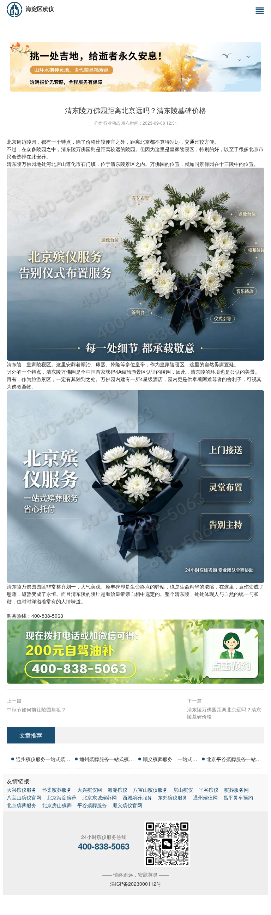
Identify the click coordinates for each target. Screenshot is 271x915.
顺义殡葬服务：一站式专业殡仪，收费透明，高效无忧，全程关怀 (170, 760)
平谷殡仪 (208, 789)
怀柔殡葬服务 (57, 789)
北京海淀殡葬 (62, 797)
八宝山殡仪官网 (24, 797)
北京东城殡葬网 (99, 797)
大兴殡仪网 (89, 789)
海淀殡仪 (117, 789)
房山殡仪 (183, 789)
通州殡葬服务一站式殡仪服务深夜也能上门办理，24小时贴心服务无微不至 (106, 760)
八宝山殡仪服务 (150, 789)
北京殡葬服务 (21, 805)
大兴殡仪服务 (21, 789)
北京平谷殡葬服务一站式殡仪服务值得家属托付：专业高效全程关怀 (233, 760)
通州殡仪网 (205, 797)
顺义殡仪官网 (127, 805)
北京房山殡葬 (57, 805)
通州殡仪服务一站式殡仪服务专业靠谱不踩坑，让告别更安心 (43, 760)
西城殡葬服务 (137, 797)
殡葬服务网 (236, 789)
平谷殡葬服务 (92, 805)
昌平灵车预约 (238, 797)
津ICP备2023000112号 (135, 883)
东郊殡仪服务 (172, 797)
